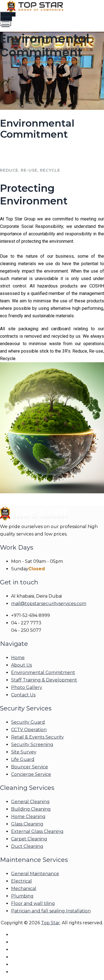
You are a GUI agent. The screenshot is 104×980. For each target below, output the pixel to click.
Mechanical (23, 888)
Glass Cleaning (27, 824)
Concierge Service (31, 774)
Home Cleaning (28, 816)
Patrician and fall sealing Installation (51, 911)
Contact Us (23, 694)
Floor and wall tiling (33, 903)
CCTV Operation (29, 729)
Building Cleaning (31, 809)
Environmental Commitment (43, 672)
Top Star (50, 922)
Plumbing (22, 896)
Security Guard (28, 722)
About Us (21, 665)
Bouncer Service (29, 766)
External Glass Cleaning (37, 831)
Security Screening (32, 744)
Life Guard (22, 759)
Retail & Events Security (37, 737)
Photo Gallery (26, 687)
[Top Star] (51, 7)
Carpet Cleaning (29, 838)
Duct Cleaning (27, 846)
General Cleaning (30, 801)
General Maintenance (35, 873)
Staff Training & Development (44, 680)
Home (18, 657)
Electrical (21, 881)
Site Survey (23, 752)
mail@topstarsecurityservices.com (48, 603)
